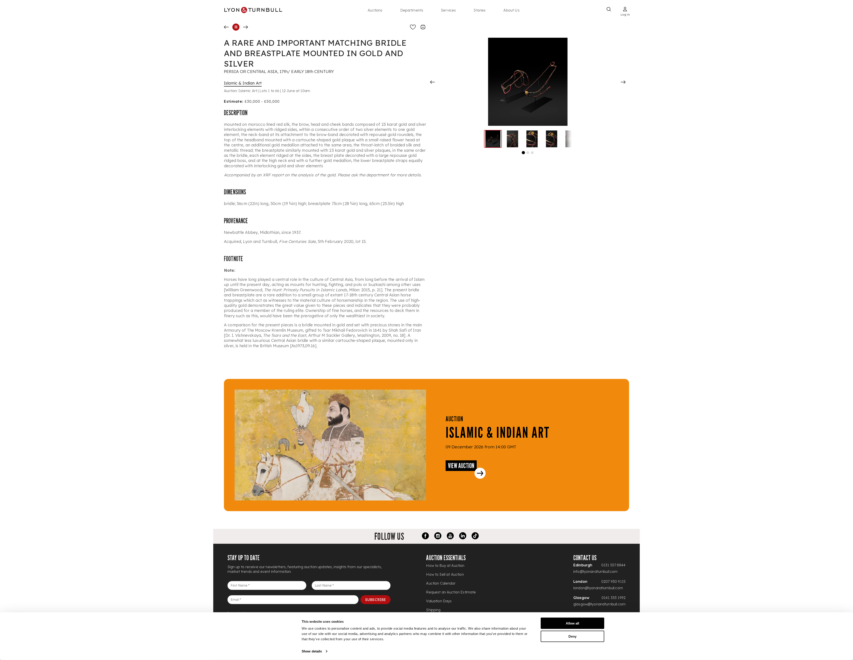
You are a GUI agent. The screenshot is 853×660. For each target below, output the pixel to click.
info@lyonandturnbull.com (595, 571)
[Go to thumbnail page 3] (532, 152)
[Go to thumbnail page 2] (527, 152)
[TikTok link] (475, 536)
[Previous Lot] (226, 27)
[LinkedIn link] (462, 536)
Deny (572, 636)
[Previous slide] (432, 82)
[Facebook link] (425, 536)
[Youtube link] (450, 536)
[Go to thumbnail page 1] (523, 152)
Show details (312, 651)
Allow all (572, 623)
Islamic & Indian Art (243, 83)
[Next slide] (623, 82)
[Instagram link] (437, 536)
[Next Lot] (245, 27)
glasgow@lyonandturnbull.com (599, 604)
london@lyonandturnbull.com (598, 588)
